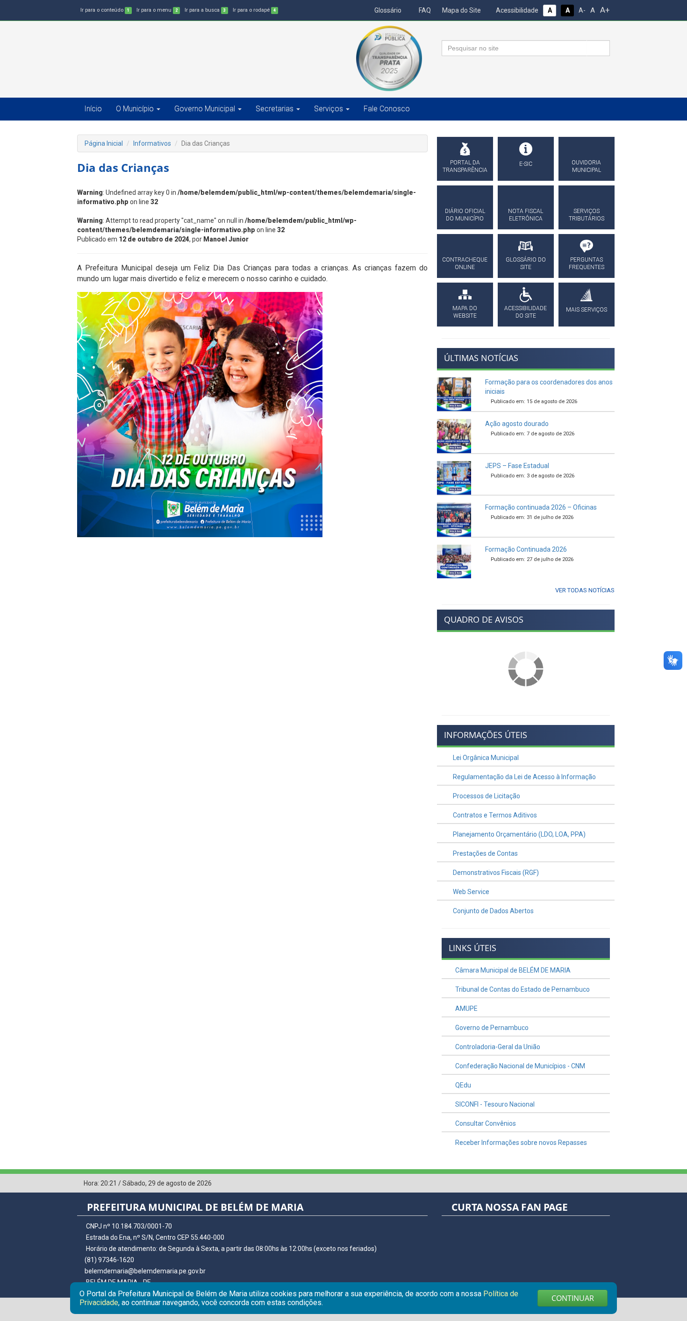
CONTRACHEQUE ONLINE (464, 263)
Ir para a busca (205, 10)
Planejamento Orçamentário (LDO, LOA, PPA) (518, 834)
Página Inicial (104, 143)
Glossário (387, 10)
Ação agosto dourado (517, 423)
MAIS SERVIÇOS (586, 309)
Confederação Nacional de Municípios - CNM (519, 1066)
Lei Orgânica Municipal (485, 757)
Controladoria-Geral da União (497, 1047)
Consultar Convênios (485, 1123)
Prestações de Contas (484, 853)
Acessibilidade (516, 10)
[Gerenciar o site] (603, 1183)
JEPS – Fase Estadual (517, 465)
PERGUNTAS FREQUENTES (586, 263)
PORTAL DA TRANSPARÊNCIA (465, 166)
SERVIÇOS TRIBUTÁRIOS (586, 215)
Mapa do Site (461, 10)
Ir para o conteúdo (104, 10)
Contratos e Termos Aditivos (494, 815)
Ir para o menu (157, 10)
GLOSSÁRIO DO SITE (526, 263)
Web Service (470, 891)
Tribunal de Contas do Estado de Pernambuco (522, 989)
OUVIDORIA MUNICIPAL (586, 166)
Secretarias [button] (274, 108)
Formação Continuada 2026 (526, 549)
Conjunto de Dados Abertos (492, 911)
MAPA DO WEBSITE (464, 312)
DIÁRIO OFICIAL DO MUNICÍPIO (465, 215)
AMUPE (466, 1008)
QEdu (462, 1085)
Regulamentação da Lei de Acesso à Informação (523, 777)
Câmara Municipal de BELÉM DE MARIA (512, 970)
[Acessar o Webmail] (588, 1183)
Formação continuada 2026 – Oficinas (541, 507)
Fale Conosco (387, 108)
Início (93, 108)
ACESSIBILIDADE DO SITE (525, 312)
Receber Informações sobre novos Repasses (520, 1142)
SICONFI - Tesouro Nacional (494, 1104)
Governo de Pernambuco (491, 1027)
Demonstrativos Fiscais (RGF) (495, 872)
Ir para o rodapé (254, 10)
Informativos (152, 143)
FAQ (424, 10)
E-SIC (525, 164)
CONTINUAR (572, 1298)
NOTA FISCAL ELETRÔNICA (525, 215)
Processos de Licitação (485, 796)
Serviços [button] (328, 108)
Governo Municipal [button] (204, 108)
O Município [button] (135, 108)
